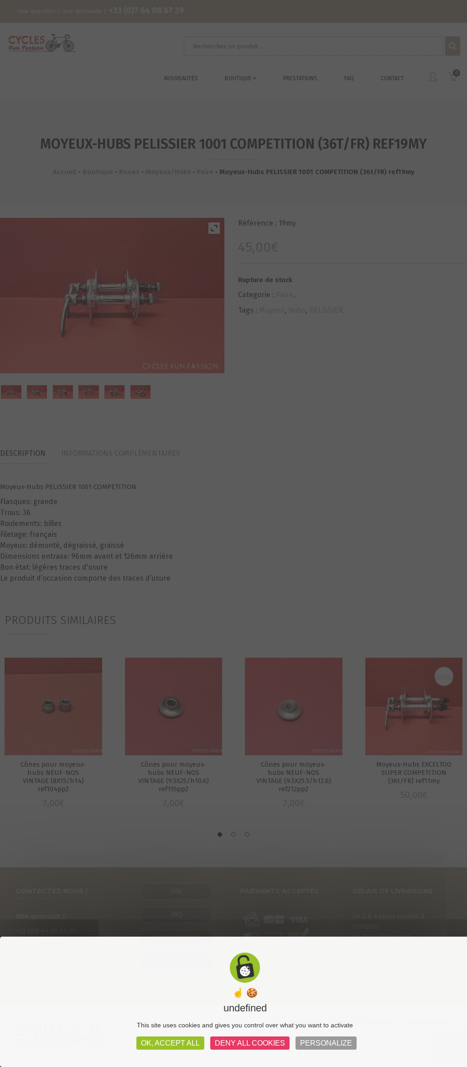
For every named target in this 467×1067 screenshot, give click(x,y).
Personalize (326, 1043)
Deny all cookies (250, 1043)
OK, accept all (170, 1043)
